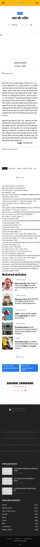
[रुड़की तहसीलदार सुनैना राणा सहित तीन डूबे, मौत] (7, 491)
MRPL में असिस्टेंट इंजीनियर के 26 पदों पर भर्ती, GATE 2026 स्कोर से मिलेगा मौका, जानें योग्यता (26, 316)
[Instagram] (18, 390)
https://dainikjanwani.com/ (20, 386)
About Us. (10, 539)
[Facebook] (14, 390)
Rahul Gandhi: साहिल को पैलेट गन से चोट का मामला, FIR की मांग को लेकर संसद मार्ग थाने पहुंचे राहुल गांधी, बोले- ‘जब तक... (26, 286)
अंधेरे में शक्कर (12, 168)
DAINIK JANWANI (20, 63)
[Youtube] (25, 390)
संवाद (20, 13)
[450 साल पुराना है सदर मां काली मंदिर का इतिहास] (7, 481)
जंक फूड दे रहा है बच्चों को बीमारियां (27, 369)
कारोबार (18, 338)
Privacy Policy (27, 539)
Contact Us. (18, 539)
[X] (22, 390)
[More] (31, 25)
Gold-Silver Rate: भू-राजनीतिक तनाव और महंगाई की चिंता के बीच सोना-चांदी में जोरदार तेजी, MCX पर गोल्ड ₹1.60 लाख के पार (26, 345)
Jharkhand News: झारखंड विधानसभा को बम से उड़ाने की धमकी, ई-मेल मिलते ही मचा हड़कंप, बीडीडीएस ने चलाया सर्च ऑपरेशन (26, 330)
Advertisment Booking (20, 541)
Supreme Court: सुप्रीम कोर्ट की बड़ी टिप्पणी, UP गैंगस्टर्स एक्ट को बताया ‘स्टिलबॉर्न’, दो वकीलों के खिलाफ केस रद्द (26, 301)
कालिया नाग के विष (27, 168)
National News (21, 280)
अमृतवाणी (19, 168)
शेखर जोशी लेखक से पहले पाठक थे (10, 369)
